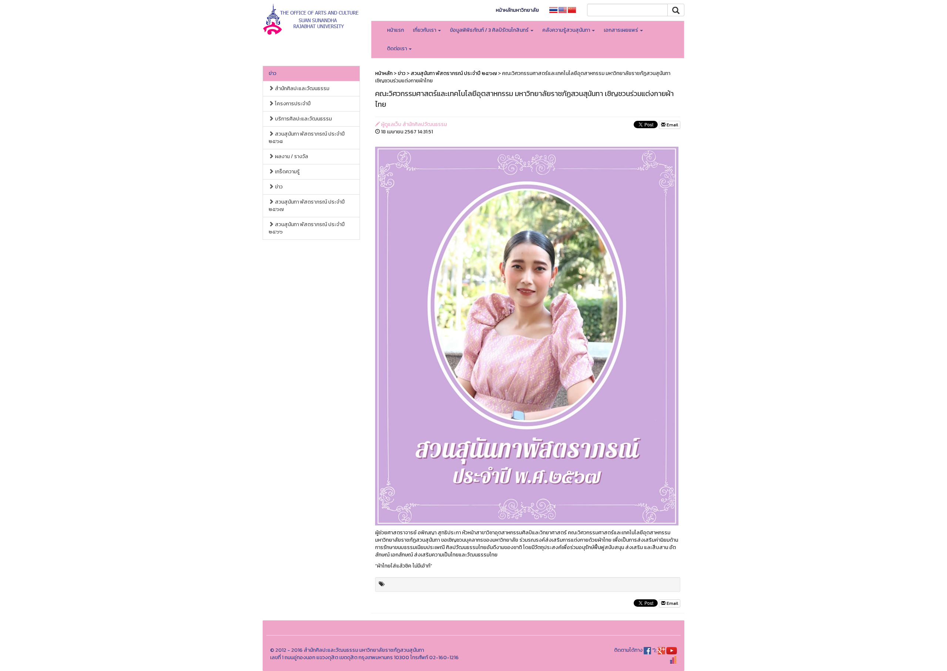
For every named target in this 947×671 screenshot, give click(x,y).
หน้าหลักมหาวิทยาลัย (517, 10)
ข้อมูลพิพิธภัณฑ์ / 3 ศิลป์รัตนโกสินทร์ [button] (490, 30)
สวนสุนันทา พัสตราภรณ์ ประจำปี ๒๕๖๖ (307, 228)
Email (671, 125)
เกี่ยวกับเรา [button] (425, 30)
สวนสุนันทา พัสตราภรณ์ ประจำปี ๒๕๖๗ (307, 205)
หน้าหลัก (383, 73)
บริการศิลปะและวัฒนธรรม (303, 119)
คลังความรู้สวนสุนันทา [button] (566, 30)
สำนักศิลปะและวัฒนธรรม (301, 88)
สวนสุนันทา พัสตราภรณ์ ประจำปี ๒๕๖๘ (307, 137)
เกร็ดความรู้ (287, 172)
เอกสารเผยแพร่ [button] (621, 30)
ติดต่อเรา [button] (397, 48)
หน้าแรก (395, 30)
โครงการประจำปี (292, 104)
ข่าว (272, 73)
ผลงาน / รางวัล (291, 156)
